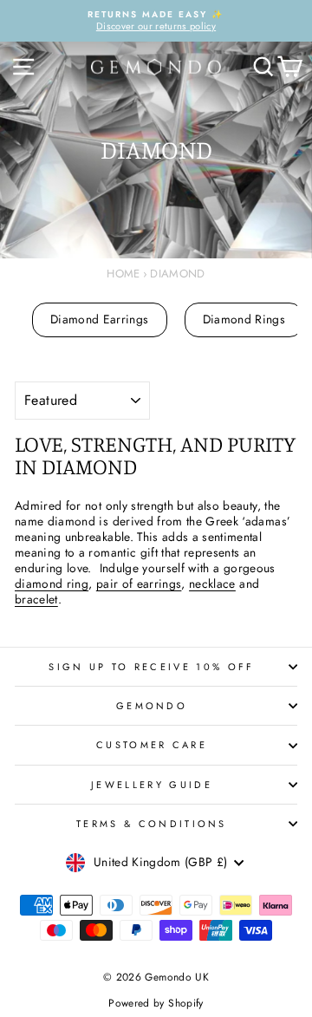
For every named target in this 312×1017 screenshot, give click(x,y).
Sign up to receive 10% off (151, 667)
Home (123, 273)
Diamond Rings (244, 319)
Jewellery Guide (151, 785)
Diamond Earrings (99, 319)
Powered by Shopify (155, 1003)
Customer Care (151, 745)
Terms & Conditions (151, 824)
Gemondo (151, 706)
